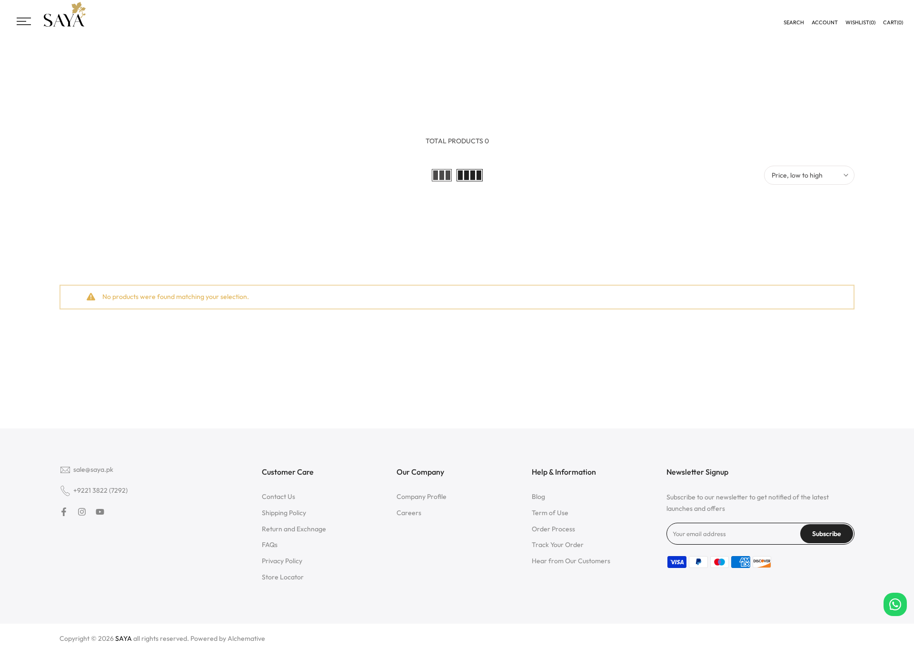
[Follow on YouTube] (100, 512)
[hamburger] (24, 21)
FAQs (270, 544)
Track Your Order (558, 544)
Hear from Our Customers (571, 561)
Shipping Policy (284, 512)
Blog (538, 496)
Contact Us (278, 496)
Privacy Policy (282, 561)
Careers (409, 512)
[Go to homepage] (65, 25)
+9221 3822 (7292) (100, 490)
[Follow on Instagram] (82, 512)
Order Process (553, 529)
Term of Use (550, 512)
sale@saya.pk (93, 469)
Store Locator (283, 577)
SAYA (123, 638)
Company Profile (422, 496)
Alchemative (246, 638)
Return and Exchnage (294, 529)
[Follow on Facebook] (64, 512)
